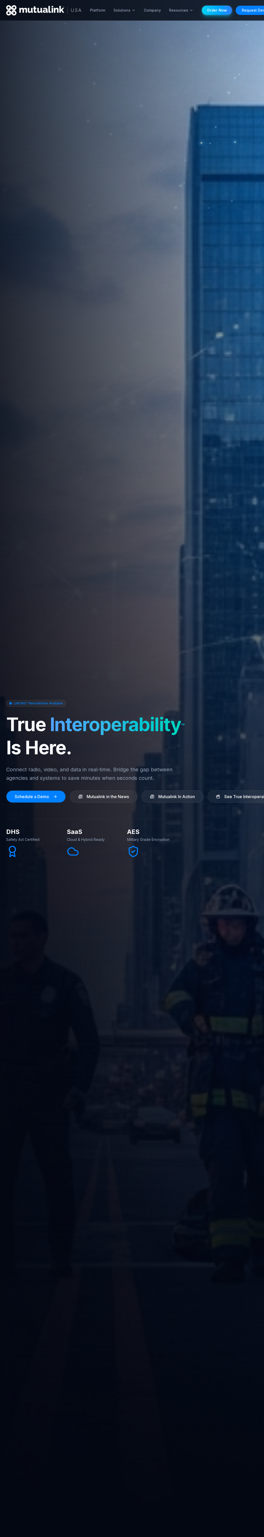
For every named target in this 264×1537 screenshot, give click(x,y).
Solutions (121, 10)
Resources (178, 10)
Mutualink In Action (176, 796)
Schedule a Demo (32, 796)
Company (152, 10)
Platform (97, 10)
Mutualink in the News (108, 796)
